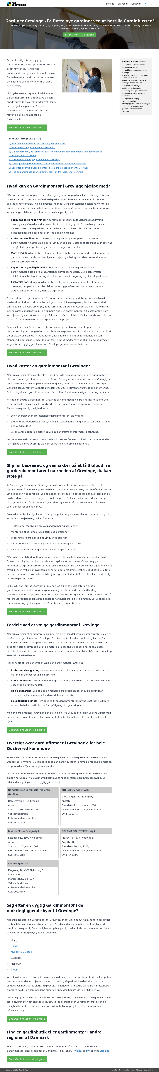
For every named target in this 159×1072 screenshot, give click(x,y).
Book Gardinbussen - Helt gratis (27, 127)
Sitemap (139, 1070)
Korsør (15, 969)
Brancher (123, 3)
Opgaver (136, 3)
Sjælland (104, 1050)
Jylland (77, 1050)
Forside (110, 3)
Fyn (88, 1050)
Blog (132, 1070)
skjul (38, 138)
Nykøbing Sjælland (21, 951)
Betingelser (148, 1070)
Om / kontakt (124, 1070)
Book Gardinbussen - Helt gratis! (79, 35)
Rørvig (14, 945)
